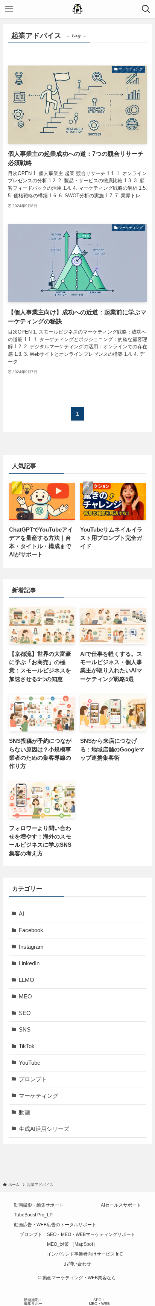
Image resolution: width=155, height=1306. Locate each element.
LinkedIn (29, 963)
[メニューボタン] (9, 9)
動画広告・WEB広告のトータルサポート (55, 1224)
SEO (25, 1013)
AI (21, 914)
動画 (24, 1112)
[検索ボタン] (146, 9)
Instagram (31, 947)
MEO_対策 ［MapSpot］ (72, 1244)
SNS (24, 1030)
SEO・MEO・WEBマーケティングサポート (91, 1234)
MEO (25, 997)
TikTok (27, 1046)
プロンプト (33, 1079)
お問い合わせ (77, 1263)
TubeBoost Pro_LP (33, 1215)
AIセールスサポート (121, 1205)
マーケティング (38, 1096)
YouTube (29, 1063)
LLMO (26, 980)
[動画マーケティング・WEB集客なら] (77, 9)
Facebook (31, 930)
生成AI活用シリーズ (44, 1129)
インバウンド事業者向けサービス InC (85, 1254)
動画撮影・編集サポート (39, 1205)
